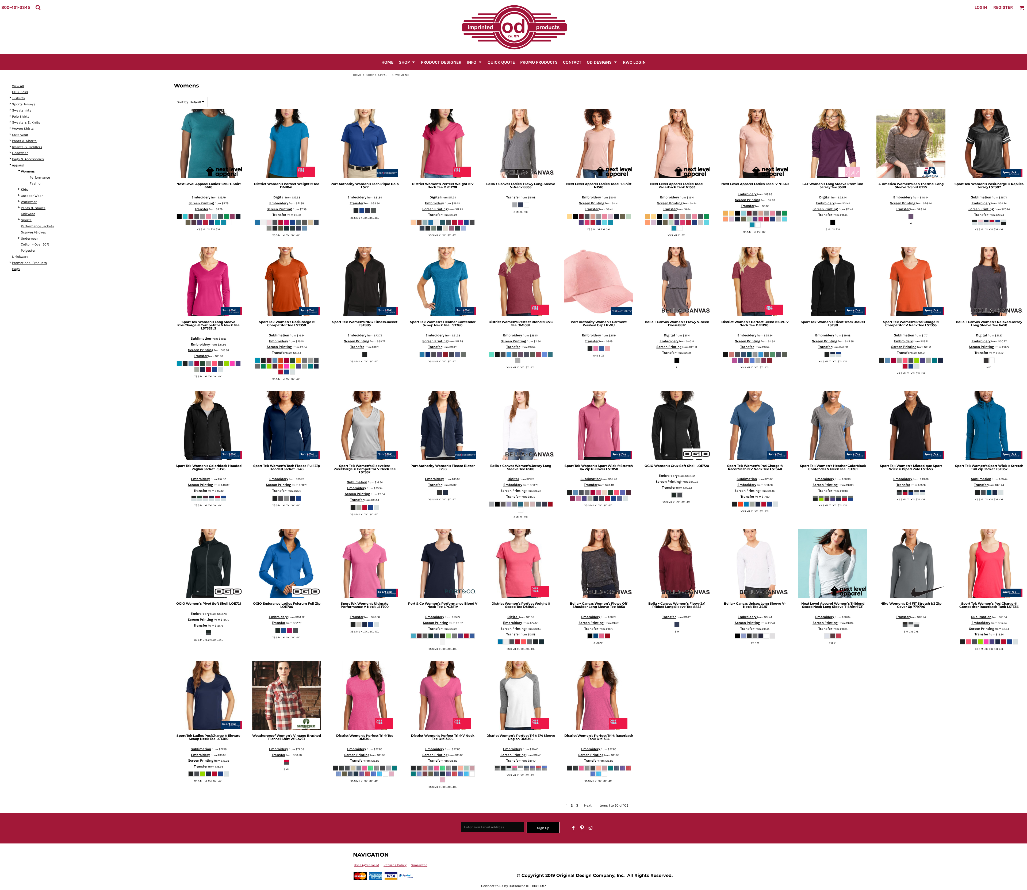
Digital (279, 197)
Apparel (384, 75)
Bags (16, 269)
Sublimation (981, 197)
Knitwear (28, 214)
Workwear (29, 202)
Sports (26, 220)
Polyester (28, 250)
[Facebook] (573, 828)
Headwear (20, 153)
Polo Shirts (20, 116)
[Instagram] (590, 828)
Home (357, 75)
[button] (38, 7)
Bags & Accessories (28, 159)
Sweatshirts (21, 110)
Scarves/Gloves (33, 232)
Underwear (29, 238)
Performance (40, 177)
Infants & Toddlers (27, 147)
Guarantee (419, 865)
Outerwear (20, 135)
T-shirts (18, 98)
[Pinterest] (582, 828)
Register (1003, 7)
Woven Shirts (23, 128)
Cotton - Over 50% (35, 244)
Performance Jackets (37, 226)
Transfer (201, 209)
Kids (24, 189)
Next (588, 805)
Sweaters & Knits (26, 122)
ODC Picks (20, 92)
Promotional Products (29, 263)
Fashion (36, 183)
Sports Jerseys (23, 104)
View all (18, 86)
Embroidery (200, 197)
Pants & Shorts (24, 141)
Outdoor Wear (32, 196)
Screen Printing (201, 203)
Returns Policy (395, 865)
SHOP (370, 75)
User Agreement (366, 865)
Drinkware (20, 257)
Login (981, 7)
